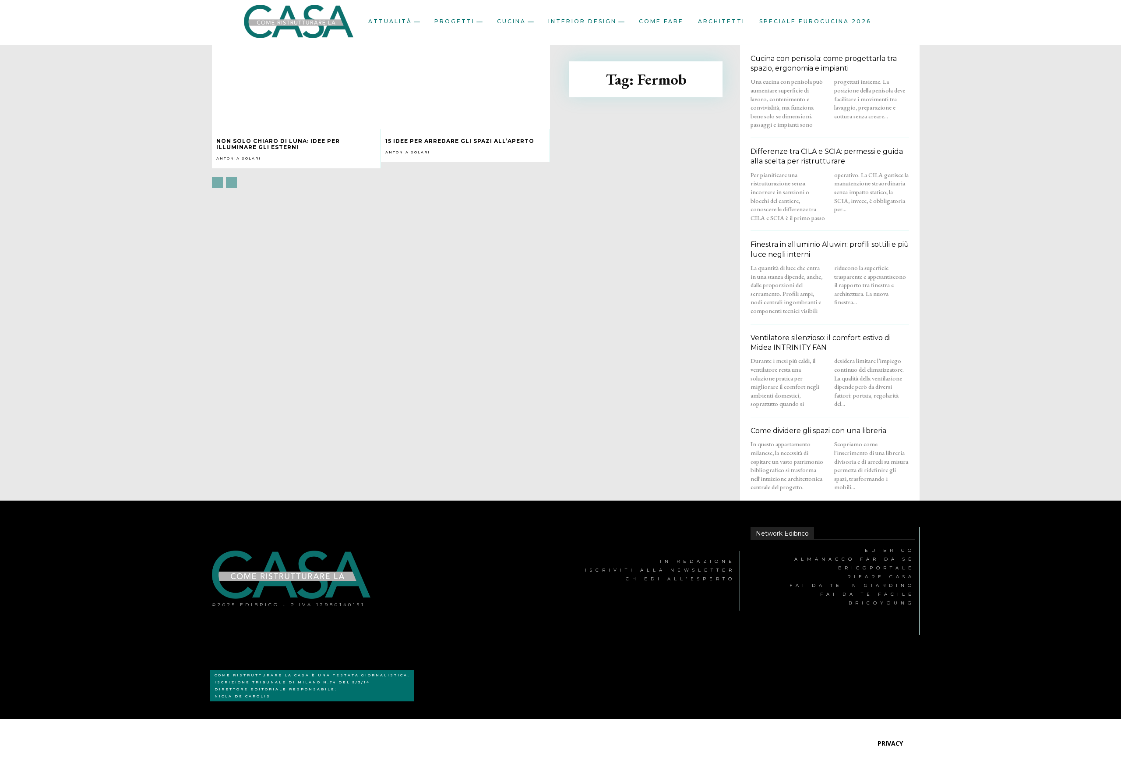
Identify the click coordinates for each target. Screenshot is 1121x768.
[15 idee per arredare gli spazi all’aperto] (465, 87)
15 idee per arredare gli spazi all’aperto (459, 141)
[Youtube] (490, 581)
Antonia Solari (238, 158)
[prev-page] (217, 182)
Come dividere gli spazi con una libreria (818, 431)
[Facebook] (409, 581)
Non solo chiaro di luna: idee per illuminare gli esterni (278, 144)
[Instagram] (450, 581)
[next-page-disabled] (231, 182)
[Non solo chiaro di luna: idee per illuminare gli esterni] (296, 87)
